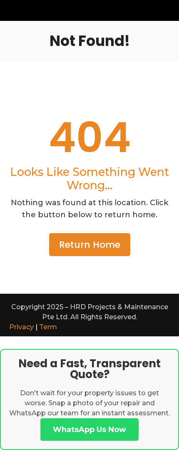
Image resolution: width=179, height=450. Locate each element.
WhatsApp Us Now (89, 429)
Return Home (89, 244)
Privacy (21, 327)
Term (48, 327)
